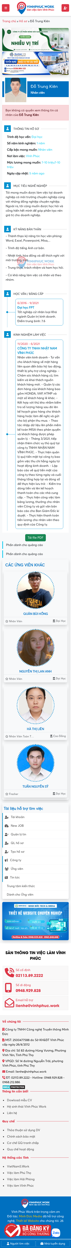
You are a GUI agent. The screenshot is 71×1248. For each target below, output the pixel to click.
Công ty (15, 860)
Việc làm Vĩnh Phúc (20, 1185)
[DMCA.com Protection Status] (13, 1086)
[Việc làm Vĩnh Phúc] (36, 7)
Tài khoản (17, 817)
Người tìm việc (19, 1243)
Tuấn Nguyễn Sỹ (35, 786)
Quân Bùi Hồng (35, 614)
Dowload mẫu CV (19, 1100)
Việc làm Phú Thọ (19, 1173)
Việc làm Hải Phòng (21, 1179)
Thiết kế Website (27, 1221)
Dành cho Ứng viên (20, 894)
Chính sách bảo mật (21, 1136)
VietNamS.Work (18, 1166)
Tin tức (15, 877)
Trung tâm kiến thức (21, 886)
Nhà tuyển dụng (54, 1243)
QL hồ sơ (17, 843)
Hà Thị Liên (35, 729)
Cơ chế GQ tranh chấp (23, 1143)
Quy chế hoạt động (20, 1149)
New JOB (17, 825)
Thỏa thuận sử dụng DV (23, 1130)
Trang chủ (9, 21)
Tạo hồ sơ (17, 851)
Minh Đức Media (30, 1216)
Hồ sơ (23, 21)
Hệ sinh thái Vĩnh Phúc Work (26, 1106)
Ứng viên (17, 869)
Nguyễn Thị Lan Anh (35, 671)
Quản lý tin (18, 834)
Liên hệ (12, 1113)
